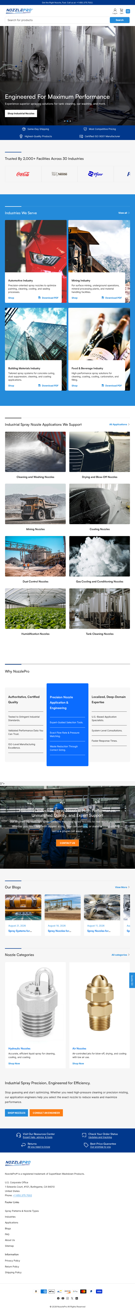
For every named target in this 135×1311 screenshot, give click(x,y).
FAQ (7, 1234)
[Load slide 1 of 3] (64, 121)
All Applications (118, 424)
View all (122, 212)
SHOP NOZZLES (16, 1112)
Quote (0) (132, 980)
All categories (119, 954)
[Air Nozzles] (99, 1003)
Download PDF (50, 297)
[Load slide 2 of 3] (67, 121)
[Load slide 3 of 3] (70, 121)
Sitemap (9, 1245)
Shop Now (14, 1063)
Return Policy (12, 1266)
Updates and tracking (100, 1137)
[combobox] (67, 20)
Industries (10, 1216)
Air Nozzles (79, 1048)
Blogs (8, 1228)
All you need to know (39, 1146)
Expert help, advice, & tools (37, 1137)
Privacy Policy (12, 1260)
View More (121, 887)
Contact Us (67, 843)
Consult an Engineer (46, 1112)
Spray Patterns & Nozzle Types (22, 1210)
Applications (11, 1222)
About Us (10, 1240)
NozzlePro (62, 1306)
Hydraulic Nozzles (19, 1048)
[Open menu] (128, 11)
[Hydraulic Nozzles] (35, 1003)
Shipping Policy (13, 1272)
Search (120, 20)
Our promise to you (100, 1146)
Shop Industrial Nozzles (21, 113)
